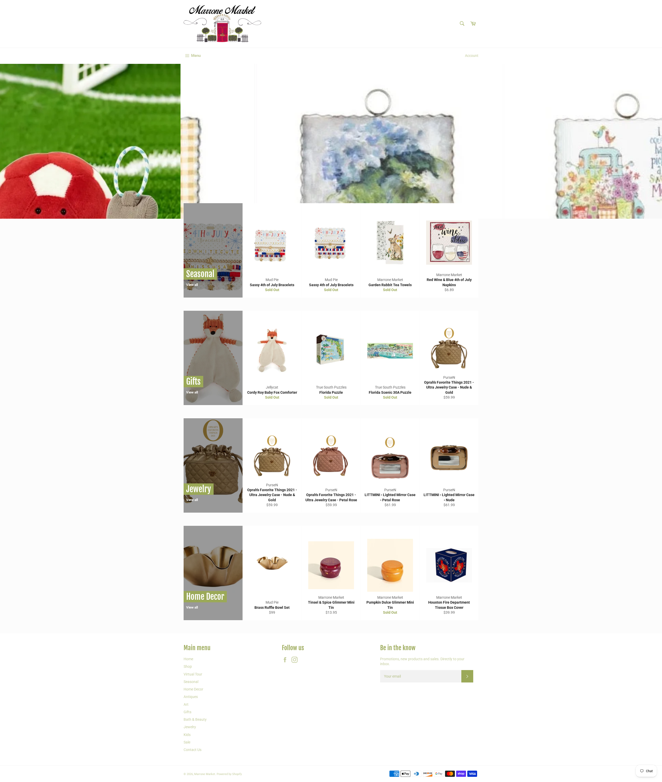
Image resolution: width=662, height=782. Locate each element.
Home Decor (193, 689)
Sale (187, 742)
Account (471, 56)
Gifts (187, 712)
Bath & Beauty (195, 719)
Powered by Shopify (229, 774)
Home (188, 659)
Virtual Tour (193, 674)
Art (186, 704)
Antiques (191, 697)
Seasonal (191, 682)
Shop (188, 666)
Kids (187, 735)
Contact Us (192, 750)
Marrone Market (204, 774)
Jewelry (190, 727)
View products (250, 182)
